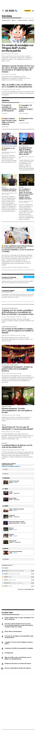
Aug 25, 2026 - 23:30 (13, 53)
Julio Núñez (4, 53)
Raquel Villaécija (6, 373)
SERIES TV (4, 187)
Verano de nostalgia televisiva (9, 146)
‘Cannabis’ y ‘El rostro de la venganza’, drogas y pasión (26, 108)
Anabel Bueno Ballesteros (8, 335)
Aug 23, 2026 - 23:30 (9, 153)
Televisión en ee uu (23, 146)
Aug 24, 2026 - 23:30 (15, 89)
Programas (31, 20)
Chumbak (11, 534)
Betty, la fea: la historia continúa (16, 521)
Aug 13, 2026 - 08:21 (19, 449)
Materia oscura (12, 540)
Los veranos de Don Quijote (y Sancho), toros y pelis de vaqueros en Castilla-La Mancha (17, 331)
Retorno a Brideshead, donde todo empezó (18, 668)
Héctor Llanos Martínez (7, 193)
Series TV (14, 20)
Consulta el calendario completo (11, 466)
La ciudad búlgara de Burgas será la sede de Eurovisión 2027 (17, 446)
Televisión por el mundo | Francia (10, 365)
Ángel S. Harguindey (23, 113)
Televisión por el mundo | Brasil (10, 308)
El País (3, 74)
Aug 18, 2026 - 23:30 (20, 335)
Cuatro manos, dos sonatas (15, 551)
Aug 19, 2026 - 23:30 (21, 316)
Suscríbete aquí (29, 276)
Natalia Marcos (5, 89)
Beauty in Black (13, 498)
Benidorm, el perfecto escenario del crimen (9, 190)
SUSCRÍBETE (27, 10)
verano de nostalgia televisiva (9, 326)
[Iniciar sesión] (33, 10)
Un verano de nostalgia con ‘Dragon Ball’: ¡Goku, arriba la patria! (17, 48)
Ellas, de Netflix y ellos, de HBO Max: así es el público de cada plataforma (17, 86)
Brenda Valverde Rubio (23, 267)
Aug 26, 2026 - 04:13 (10, 74)
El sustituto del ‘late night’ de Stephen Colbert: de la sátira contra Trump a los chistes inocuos (25, 151)
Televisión (7, 16)
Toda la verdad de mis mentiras (16, 509)
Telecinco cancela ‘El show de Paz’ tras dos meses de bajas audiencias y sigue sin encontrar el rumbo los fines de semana (18, 69)
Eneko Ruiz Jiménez (6, 267)
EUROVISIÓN (4, 443)
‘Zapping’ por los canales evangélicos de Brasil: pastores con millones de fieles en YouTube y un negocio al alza (17, 312)
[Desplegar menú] (3, 10)
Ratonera (11, 528)
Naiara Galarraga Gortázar (8, 316)
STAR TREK (21, 187)
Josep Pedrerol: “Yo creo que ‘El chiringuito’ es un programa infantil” (17, 428)
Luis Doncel (21, 156)
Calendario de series (22, 20)
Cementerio (12, 515)
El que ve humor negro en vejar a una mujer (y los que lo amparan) (9, 121)
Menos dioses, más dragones (13, 631)
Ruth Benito (14, 267)
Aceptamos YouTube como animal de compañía (19, 648)
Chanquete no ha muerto (26, 119)
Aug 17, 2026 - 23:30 (16, 373)
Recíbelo (30, 289)
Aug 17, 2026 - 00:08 (15, 415)
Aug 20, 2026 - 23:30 (26, 202)
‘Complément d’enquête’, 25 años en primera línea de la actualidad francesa (17, 369)
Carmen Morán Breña (24, 123)
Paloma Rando (5, 126)
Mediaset (4, 425)
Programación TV (6, 20)
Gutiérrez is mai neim (14, 481)
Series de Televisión (6, 406)
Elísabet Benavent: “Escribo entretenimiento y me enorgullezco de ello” (17, 410)
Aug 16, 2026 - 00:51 (15, 431)
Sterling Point (9, 652)
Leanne (11, 491)
